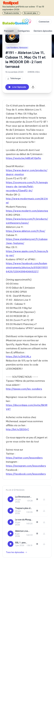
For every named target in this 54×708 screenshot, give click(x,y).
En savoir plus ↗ (31, 13)
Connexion (44, 21)
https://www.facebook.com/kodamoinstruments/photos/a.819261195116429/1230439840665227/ (27, 267)
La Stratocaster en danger (23, 496)
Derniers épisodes (43, 31)
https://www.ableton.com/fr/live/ (25, 231)
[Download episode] (44, 499)
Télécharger (15, 78)
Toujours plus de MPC (23, 508)
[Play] (10, 499)
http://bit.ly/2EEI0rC (17, 429)
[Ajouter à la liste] (37, 499)
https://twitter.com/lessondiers (24, 457)
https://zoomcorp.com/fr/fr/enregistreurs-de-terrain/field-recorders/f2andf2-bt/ (27, 186)
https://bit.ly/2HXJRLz (18, 356)
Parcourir (9, 31)
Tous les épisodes (15, 552)
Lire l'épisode (19, 87)
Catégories (24, 31)
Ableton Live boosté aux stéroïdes (21, 531)
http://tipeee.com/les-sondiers (24, 388)
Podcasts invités (11, 13)
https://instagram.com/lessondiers (26, 465)
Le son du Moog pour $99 (23, 519)
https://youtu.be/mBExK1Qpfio (23, 158)
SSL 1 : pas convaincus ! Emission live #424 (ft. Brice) (23, 542)
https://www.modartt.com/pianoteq (27, 210)
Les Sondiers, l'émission (17, 48)
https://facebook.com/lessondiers (26, 473)
